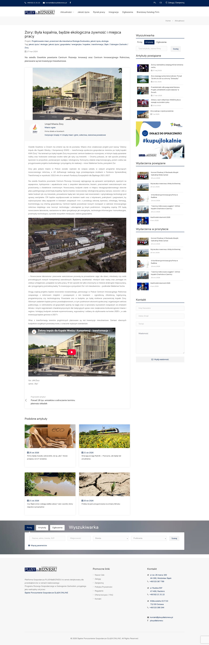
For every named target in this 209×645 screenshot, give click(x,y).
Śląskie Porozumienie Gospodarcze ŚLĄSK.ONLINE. (99, 638)
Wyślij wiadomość (161, 359)
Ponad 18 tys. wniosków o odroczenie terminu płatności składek (53, 400)
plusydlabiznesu (156, 621)
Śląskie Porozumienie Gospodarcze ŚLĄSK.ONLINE (46, 593)
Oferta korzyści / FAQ (104, 595)
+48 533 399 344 (157, 607)
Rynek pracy (99, 12)
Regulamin (99, 591)
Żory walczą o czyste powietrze (161, 111)
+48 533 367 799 (157, 581)
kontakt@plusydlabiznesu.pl (56, 3)
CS (161, 3)
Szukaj (175, 49)
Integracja (114, 12)
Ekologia (76, 41)
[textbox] (110, 538)
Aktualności (66, 12)
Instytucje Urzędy (52, 135)
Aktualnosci (179, 21)
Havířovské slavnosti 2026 (160, 217)
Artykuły (149, 42)
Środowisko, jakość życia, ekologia (94, 41)
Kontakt (98, 599)
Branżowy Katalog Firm (148, 12)
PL (155, 3)
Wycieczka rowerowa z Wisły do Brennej (165, 184)
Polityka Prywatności (103, 587)
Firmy (139, 42)
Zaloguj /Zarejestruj (176, 3)
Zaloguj (98, 579)
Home (168, 21)
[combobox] (111, 538)
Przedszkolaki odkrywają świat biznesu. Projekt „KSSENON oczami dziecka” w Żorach (165, 89)
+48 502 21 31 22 (33, 3)
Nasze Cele (99, 575)
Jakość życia (83, 12)
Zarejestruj (99, 583)
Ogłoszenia (127, 12)
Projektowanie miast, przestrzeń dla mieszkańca (52, 41)
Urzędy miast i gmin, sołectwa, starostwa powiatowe (84, 135)
